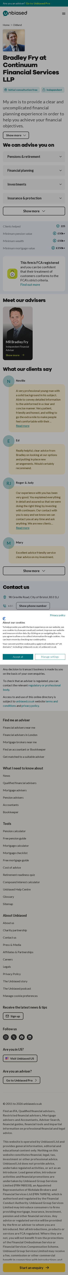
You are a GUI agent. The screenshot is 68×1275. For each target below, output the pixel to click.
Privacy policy (57, 615)
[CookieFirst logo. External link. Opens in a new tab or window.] (4, 618)
